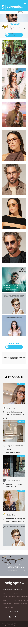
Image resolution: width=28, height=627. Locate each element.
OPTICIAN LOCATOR (8, 597)
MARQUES (5, 600)
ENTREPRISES (7, 604)
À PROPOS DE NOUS (8, 607)
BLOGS (16, 593)
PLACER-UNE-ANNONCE (21, 597)
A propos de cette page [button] (22, 12)
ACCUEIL (5, 593)
